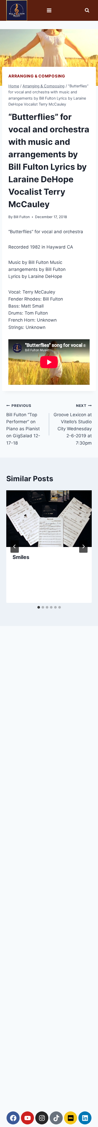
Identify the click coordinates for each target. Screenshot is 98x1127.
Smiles (21, 557)
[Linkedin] (84, 1117)
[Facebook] (13, 1117)
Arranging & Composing (36, 76)
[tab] (38, 607)
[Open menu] (49, 10)
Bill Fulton (22, 217)
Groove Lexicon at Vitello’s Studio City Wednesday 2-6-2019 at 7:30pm (73, 424)
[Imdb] (70, 1117)
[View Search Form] (87, 10)
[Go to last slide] (14, 546)
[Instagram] (41, 1117)
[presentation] (49, 518)
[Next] (83, 546)
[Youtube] (27, 1117)
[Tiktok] (56, 1117)
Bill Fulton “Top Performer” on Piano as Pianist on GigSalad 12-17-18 (23, 424)
